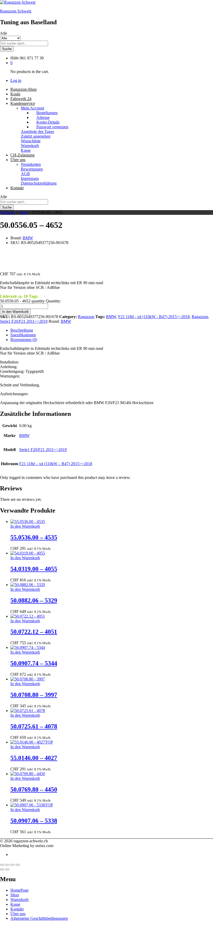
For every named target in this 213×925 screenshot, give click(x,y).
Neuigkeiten (31, 164)
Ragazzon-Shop (23, 89)
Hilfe (14, 58)
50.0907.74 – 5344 (33, 663)
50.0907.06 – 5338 (33, 820)
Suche (7, 49)
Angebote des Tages (37, 131)
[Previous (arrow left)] (2, 869)
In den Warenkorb (15, 312)
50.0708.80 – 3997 (33, 694)
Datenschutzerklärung (39, 183)
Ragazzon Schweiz (15, 11)
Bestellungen (47, 113)
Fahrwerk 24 (20, 98)
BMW (28, 238)
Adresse (43, 117)
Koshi (15, 94)
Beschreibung (21, 330)
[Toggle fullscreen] (12, 865)
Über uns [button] (17, 159)
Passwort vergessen (52, 127)
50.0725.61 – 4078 (33, 726)
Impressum (30, 178)
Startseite (7, 212)
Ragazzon (86, 316)
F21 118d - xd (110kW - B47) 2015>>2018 (154, 316)
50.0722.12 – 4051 (33, 631)
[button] (25, 526)
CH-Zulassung (22, 155)
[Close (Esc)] (2, 865)
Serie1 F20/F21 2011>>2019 (24, 321)
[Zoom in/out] (18, 865)
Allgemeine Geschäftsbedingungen (39, 918)
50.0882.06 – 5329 (33, 600)
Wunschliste (31, 141)
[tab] (111, 330)
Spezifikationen (23, 335)
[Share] (7, 865)
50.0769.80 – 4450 (33, 789)
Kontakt (17, 188)
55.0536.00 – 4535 (33, 537)
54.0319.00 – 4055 (33, 568)
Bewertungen (32, 169)
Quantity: (53, 301)
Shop (23, 212)
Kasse (26, 150)
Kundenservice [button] (22, 103)
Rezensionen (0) (23, 339)
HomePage (19, 890)
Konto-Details (47, 122)
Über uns (17, 913)
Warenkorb (30, 145)
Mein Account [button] (32, 108)
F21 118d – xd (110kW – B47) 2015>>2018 (55, 463)
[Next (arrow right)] (7, 869)
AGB (25, 174)
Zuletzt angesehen (35, 136)
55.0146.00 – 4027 (33, 757)
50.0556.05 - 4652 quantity (22, 301)
